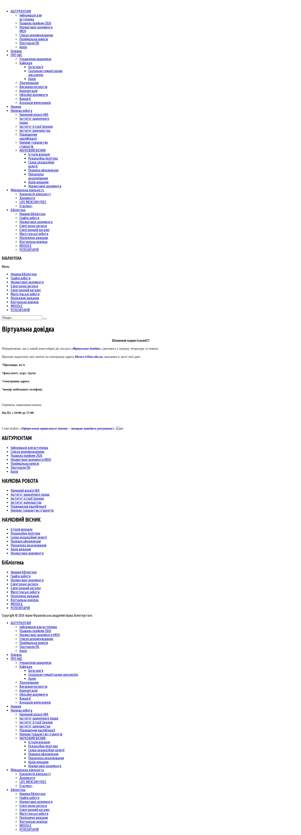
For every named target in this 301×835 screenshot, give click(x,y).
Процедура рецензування (28, 545)
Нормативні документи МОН (31, 460)
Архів (14, 471)
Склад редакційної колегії (29, 537)
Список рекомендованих (27, 452)
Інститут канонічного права (30, 494)
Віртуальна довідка (25, 600)
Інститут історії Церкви (27, 498)
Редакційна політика (25, 533)
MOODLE (17, 604)
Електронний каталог (26, 588)
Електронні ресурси (24, 584)
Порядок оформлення (26, 541)
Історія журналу (21, 529)
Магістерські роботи (25, 592)
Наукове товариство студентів (32, 510)
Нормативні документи (27, 553)
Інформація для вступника (29, 448)
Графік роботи (20, 576)
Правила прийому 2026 (26, 456)
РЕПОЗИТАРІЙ (20, 608)
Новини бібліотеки (24, 572)
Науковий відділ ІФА (25, 490)
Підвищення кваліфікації (28, 506)
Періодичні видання (25, 596)
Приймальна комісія (25, 464)
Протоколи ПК (20, 467)
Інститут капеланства (26, 502)
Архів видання (21, 549)
